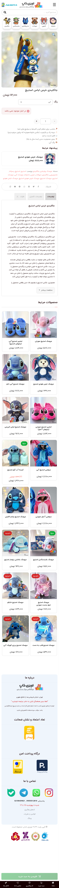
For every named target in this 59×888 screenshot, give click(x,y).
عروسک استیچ (46, 178)
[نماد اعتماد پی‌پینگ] (42, 766)
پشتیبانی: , (29, 801)
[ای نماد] (45, 736)
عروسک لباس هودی (10, 178)
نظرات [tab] (20, 197)
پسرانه (11, 171)
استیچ (17, 171)
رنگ (55, 102)
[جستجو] (5, 12)
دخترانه (27, 175)
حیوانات (38, 175)
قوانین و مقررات (29, 814)
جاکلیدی (36, 171)
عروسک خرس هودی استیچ (29, 178)
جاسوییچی (53, 175)
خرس (33, 175)
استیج (23, 171)
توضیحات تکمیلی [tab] (36, 197)
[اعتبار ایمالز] (29, 733)
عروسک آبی (19, 175)
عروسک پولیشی (46, 171)
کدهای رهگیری (29, 810)
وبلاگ (30, 818)
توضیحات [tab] (50, 197)
